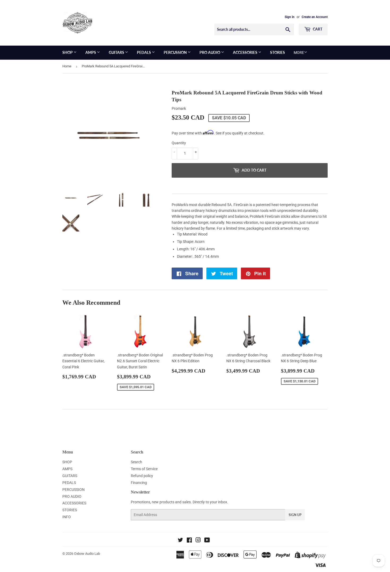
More (299, 52)
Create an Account (315, 17)
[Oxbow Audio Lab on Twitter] (180, 541)
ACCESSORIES (245, 52)
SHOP (67, 52)
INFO (66, 517)
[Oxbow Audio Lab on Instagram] (198, 541)
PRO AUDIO (210, 52)
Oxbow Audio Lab (87, 554)
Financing (139, 483)
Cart (317, 29)
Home (66, 66)
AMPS (91, 52)
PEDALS (144, 52)
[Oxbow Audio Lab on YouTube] (207, 541)
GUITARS (117, 52)
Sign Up (295, 515)
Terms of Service (144, 469)
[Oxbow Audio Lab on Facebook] (189, 541)
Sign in (289, 17)
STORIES (277, 52)
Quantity (179, 143)
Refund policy (142, 476)
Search (136, 462)
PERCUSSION (176, 52)
